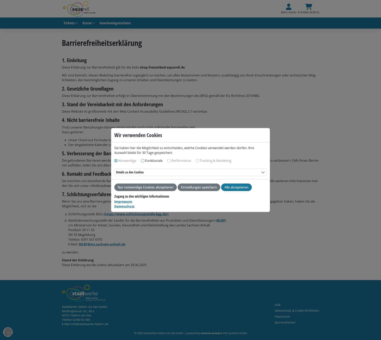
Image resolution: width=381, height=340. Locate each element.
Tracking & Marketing (215, 160)
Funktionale (154, 160)
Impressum (123, 201)
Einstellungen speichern (199, 187)
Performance (181, 160)
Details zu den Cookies (130, 172)
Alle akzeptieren (236, 187)
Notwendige (127, 160)
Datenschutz (124, 206)
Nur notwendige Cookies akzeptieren (145, 187)
